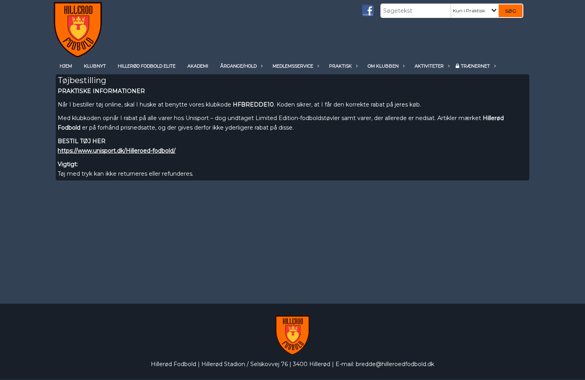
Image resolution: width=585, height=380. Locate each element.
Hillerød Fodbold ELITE (147, 66)
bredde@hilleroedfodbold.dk (395, 364)
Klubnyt (95, 66)
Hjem (66, 66)
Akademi (197, 66)
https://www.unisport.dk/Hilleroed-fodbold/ (117, 150)
